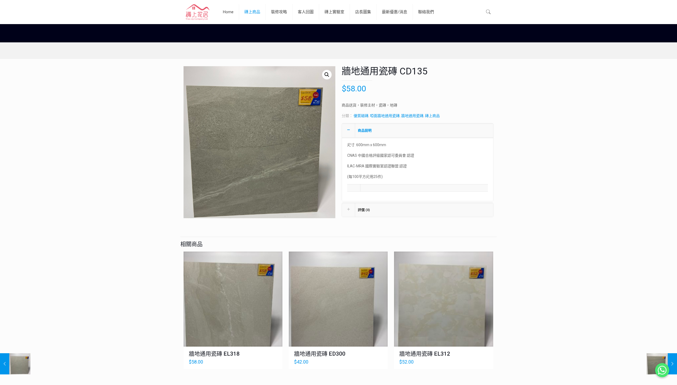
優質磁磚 (361, 116)
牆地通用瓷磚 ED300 (319, 354)
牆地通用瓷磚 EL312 (424, 354)
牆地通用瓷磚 (412, 116)
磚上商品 (432, 116)
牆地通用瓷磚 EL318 (214, 354)
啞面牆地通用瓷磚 (385, 116)
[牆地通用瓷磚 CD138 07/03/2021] (15, 363)
